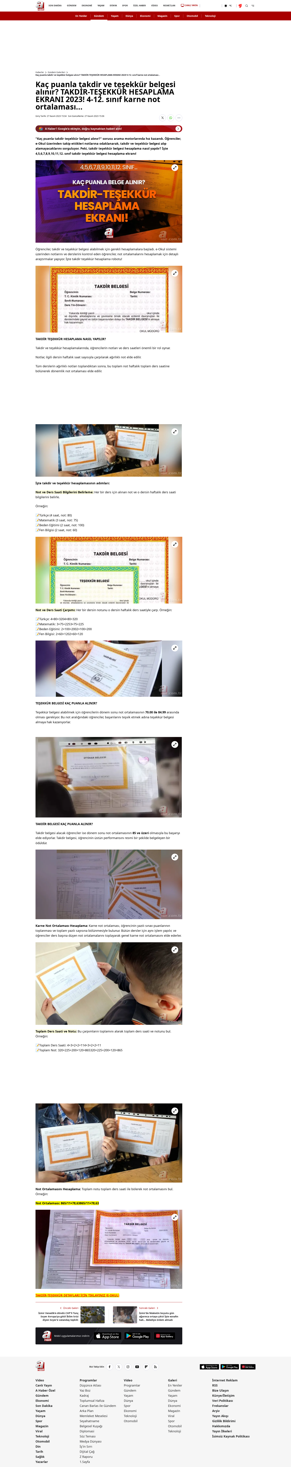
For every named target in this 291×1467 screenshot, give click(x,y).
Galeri (172, 1380)
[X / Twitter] (118, 1366)
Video (40, 1380)
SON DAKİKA (55, 5)
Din (38, 1446)
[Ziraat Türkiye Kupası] (241, 6)
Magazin (162, 15)
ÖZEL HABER (139, 5)
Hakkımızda (221, 1426)
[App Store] (107, 1336)
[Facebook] (109, 1366)
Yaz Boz (85, 1390)
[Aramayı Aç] (247, 6)
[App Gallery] (164, 1336)
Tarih (39, 1452)
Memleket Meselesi (94, 1416)
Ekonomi (145, 15)
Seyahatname (89, 1421)
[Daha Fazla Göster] (178, 117)
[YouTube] (137, 1366)
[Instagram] (128, 1366)
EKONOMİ (87, 5)
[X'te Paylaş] (162, 117)
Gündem (99, 15)
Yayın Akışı (220, 1416)
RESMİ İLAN (169, 5)
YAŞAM (100, 5)
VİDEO (154, 5)
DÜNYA (113, 5)
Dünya (129, 15)
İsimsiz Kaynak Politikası (231, 1436)
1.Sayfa (85, 1462)
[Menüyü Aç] (253, 6)
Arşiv (216, 1411)
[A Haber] (40, 6)
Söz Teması (88, 1436)
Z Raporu (86, 1457)
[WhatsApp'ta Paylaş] (170, 117)
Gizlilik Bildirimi (223, 1421)
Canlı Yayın (44, 1385)
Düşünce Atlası (90, 1385)
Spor (177, 15)
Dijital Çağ (87, 1452)
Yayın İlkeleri (222, 1431)
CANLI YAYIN (191, 5)
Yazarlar (42, 1462)
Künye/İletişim (223, 1395)
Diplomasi (87, 1431)
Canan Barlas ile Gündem (98, 1406)
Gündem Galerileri (56, 72)
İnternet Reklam (225, 1380)
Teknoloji (210, 15)
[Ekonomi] (211, 5)
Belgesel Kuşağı (91, 1426)
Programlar (88, 1380)
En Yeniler (81, 15)
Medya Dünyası (91, 1441)
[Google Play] (137, 1336)
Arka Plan (86, 1411)
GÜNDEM (71, 5)
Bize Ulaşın (220, 1390)
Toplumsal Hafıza (92, 1401)
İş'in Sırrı (86, 1446)
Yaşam (115, 15)
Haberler (40, 72)
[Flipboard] (146, 1366)
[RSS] (155, 1366)
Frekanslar (220, 1406)
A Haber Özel (45, 1390)
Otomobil (192, 15)
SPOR (125, 5)
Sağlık (40, 1457)
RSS (215, 1385)
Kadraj (84, 1395)
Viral (39, 1431)
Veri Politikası (222, 1401)
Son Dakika (44, 1406)
